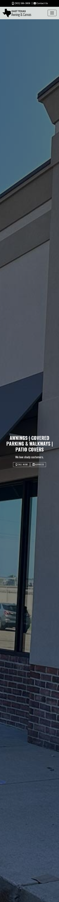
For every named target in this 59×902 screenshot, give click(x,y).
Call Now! (23, 464)
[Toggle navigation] (52, 13)
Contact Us (42, 3)
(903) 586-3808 (23, 3)
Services (39, 464)
